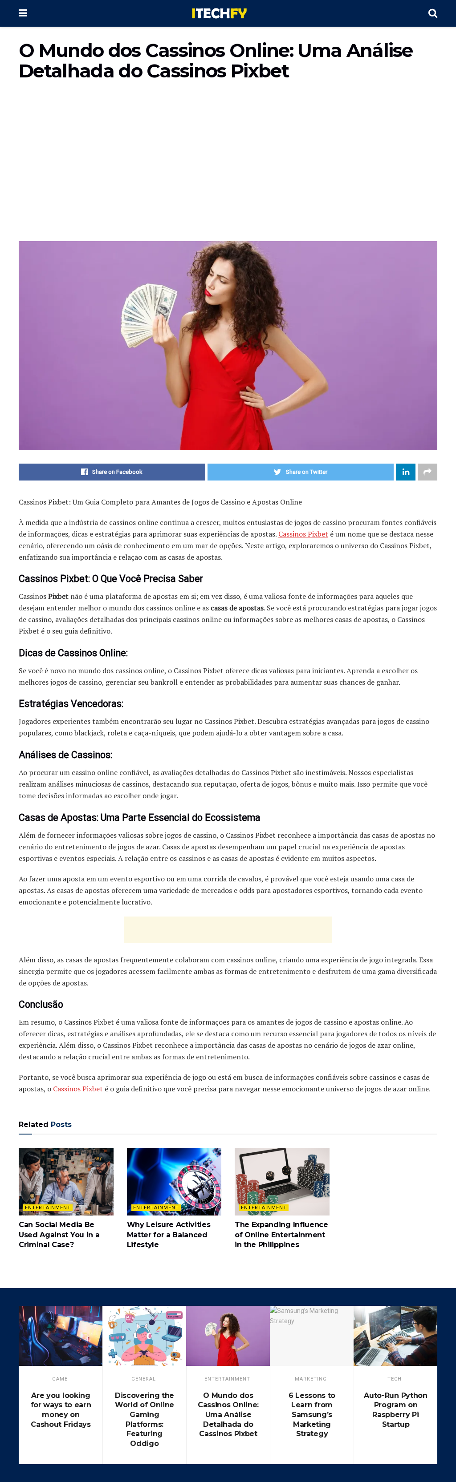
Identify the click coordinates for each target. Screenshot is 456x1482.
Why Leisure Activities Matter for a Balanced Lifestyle (169, 1234)
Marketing (311, 1379)
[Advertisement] (228, 165)
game (60, 1379)
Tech (394, 1379)
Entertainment (48, 1208)
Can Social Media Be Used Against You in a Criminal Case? (59, 1234)
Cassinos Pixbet (303, 534)
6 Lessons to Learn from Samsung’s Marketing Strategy (312, 1414)
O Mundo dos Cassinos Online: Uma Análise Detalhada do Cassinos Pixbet (228, 1414)
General (143, 1379)
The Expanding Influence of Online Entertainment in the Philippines (281, 1234)
